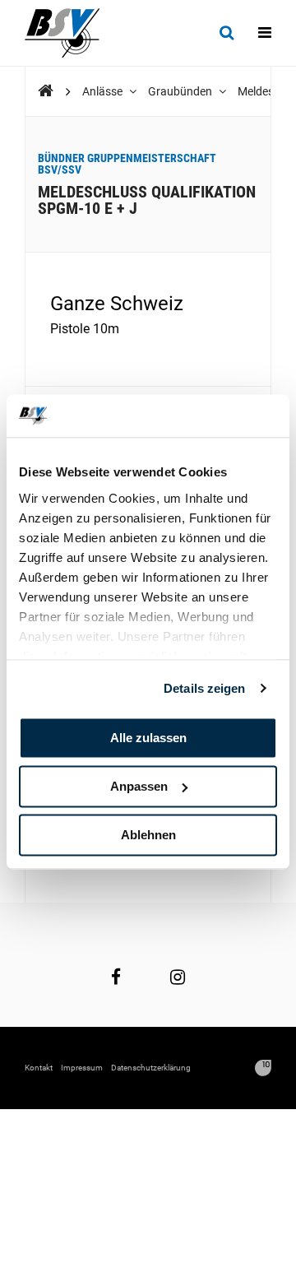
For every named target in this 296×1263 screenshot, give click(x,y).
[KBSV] (45, 91)
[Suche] (226, 33)
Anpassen (139, 786)
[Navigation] (265, 33)
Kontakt (39, 1067)
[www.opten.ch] (263, 1068)
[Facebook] (116, 977)
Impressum (82, 1067)
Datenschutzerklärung (151, 1067)
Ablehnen (148, 835)
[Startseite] (70, 33)
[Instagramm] (178, 977)
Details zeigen (204, 688)
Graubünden (181, 91)
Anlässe (103, 91)
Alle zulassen (148, 738)
